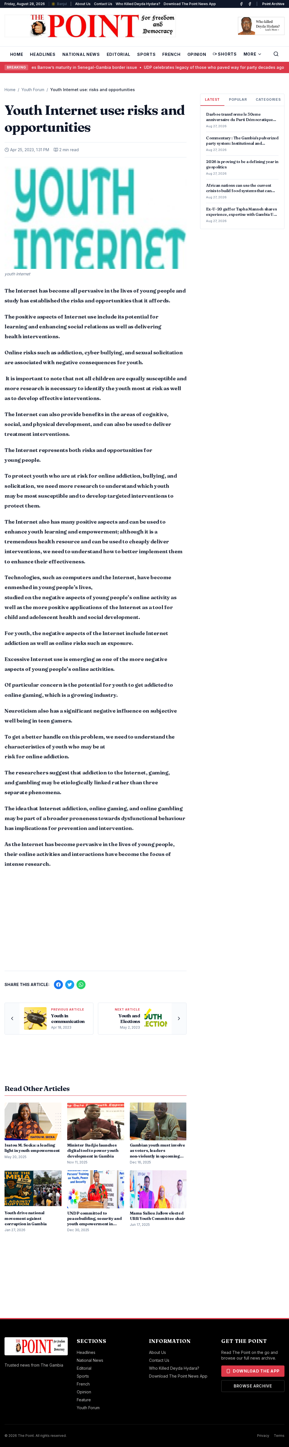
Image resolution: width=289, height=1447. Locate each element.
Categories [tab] (268, 99)
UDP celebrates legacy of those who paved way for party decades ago (200, 67)
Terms (279, 1435)
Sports (146, 54)
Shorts (227, 54)
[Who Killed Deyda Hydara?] (261, 26)
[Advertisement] (96, 922)
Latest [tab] (212, 99)
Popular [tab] (238, 99)
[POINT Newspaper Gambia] (241, 4)
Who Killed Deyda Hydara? (138, 4)
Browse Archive (253, 1386)
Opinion (196, 54)
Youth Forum (32, 89)
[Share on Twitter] (69, 984)
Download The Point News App (190, 4)
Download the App (256, 1371)
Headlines (42, 54)
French (171, 54)
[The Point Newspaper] (250, 4)
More (250, 54)
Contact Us (103, 4)
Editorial (118, 54)
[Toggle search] (276, 54)
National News (81, 54)
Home (16, 54)
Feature (84, 1399)
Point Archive (273, 4)
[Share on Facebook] (58, 984)
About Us (83, 4)
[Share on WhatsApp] (81, 984)
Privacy (263, 1435)
